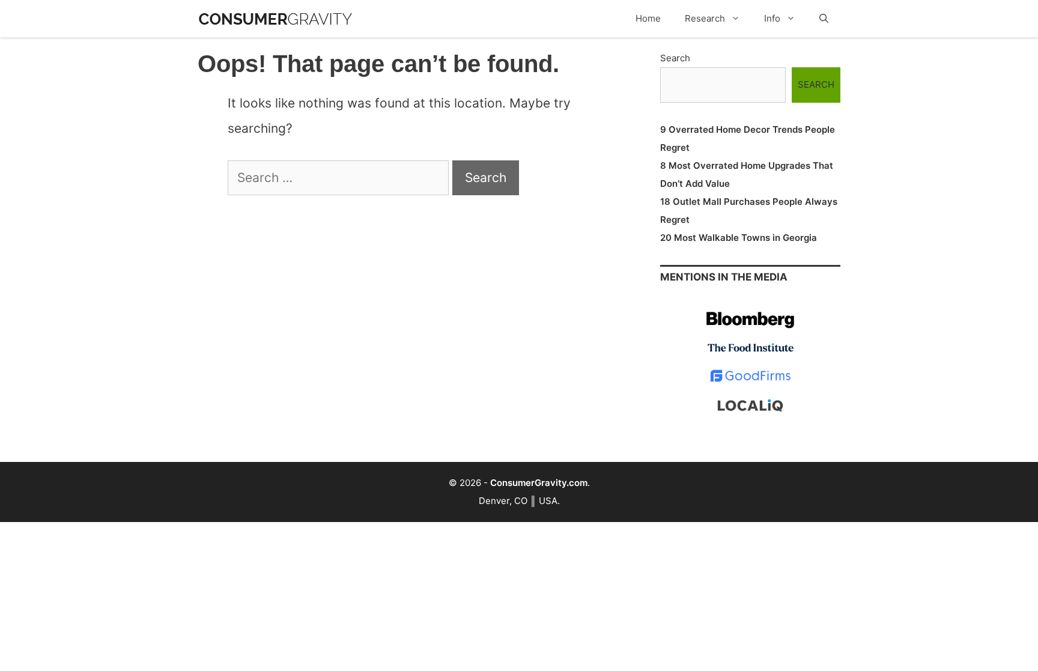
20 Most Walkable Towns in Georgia (738, 237)
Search (675, 58)
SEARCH (816, 84)
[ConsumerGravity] (275, 12)
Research (705, 18)
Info (772, 18)
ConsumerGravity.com (538, 482)
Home (648, 18)
